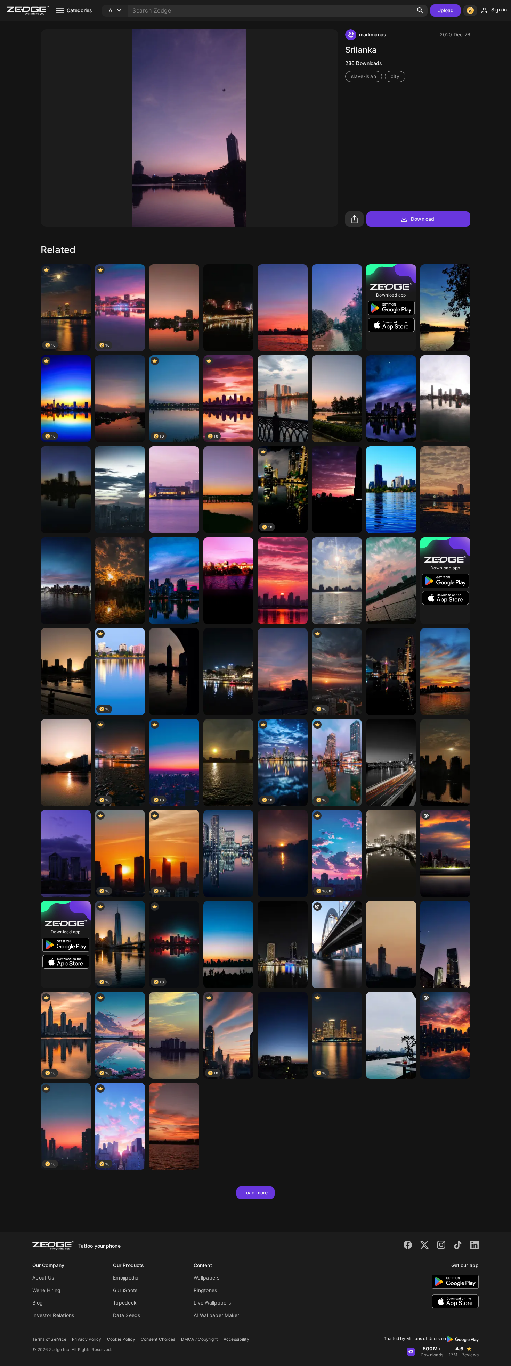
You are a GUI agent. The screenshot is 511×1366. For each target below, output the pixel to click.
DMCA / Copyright (199, 1339)
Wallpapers (207, 1278)
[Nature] (445, 307)
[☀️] (228, 762)
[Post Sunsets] (283, 1035)
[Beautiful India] (174, 307)
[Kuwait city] (174, 489)
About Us (43, 1278)
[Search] (420, 10)
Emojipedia (126, 1278)
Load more (255, 1193)
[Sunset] (120, 398)
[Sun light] (120, 580)
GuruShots (125, 1290)
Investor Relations (53, 1315)
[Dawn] (66, 762)
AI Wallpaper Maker (217, 1315)
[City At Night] (391, 762)
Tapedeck (125, 1303)
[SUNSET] (445, 944)
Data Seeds (126, 1315)
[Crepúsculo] (337, 489)
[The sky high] (174, 1035)
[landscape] (445, 853)
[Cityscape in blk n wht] (391, 853)
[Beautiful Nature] (445, 398)
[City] (120, 489)
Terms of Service (49, 1339)
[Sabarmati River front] (228, 489)
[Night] (391, 398)
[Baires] (66, 853)
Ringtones (205, 1290)
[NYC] (66, 580)
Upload (445, 10)
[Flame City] (445, 1035)
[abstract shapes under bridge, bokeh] (337, 944)
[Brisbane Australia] (228, 307)
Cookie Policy (121, 1339)
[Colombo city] (391, 671)
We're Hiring (46, 1290)
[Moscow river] (283, 398)
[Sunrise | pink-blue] (283, 671)
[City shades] (445, 762)
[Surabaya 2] (337, 307)
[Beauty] (337, 398)
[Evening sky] (283, 307)
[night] (174, 580)
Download (422, 219)
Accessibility (236, 1339)
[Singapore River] (228, 671)
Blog (37, 1303)
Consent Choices (158, 1339)
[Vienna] (391, 489)
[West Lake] (337, 580)
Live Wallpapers (212, 1303)
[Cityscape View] (228, 853)
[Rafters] (391, 580)
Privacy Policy (87, 1339)
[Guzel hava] (228, 580)
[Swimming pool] (391, 1035)
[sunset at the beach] (283, 853)
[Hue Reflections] (66, 489)
